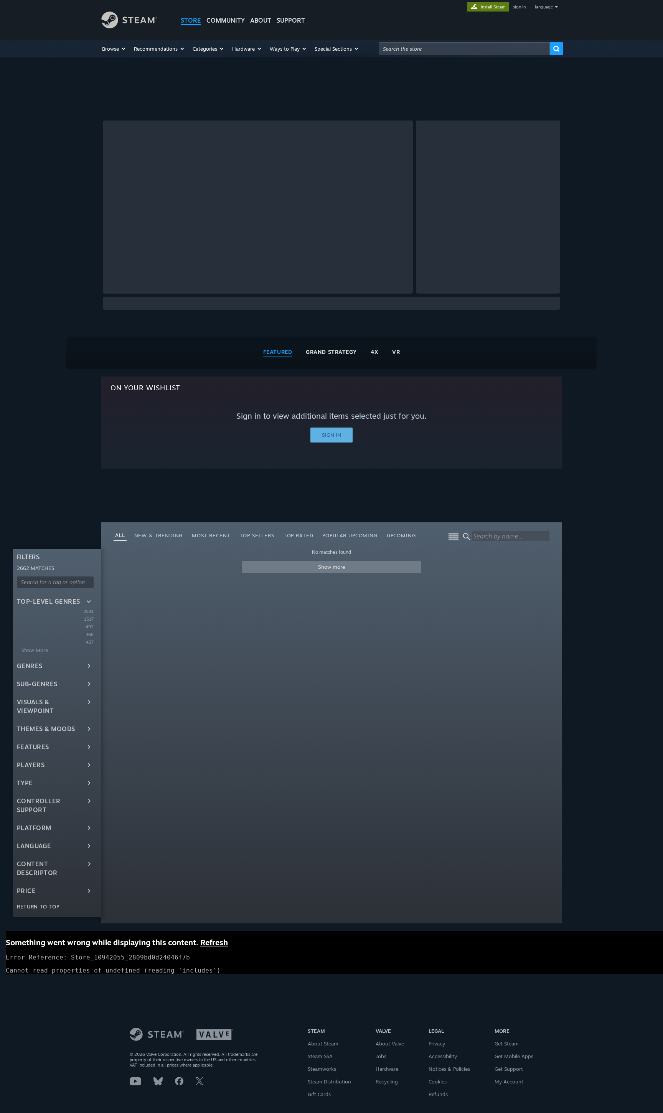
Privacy (437, 1043)
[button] (114, 49)
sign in (519, 7)
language (544, 7)
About (260, 20)
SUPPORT (291, 20)
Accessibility (443, 1056)
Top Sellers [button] (257, 535)
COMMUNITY (225, 20)
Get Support (509, 1069)
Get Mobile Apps (514, 1056)
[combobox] (464, 48)
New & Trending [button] (158, 535)
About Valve (390, 1043)
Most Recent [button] (211, 535)
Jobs (381, 1056)
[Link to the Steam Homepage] (129, 26)
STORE (191, 20)
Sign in (331, 435)
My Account (509, 1081)
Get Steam (507, 1043)
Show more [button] (331, 567)
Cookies (438, 1081)
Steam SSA (320, 1056)
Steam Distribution (329, 1081)
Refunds (438, 1094)
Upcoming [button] (401, 535)
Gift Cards (319, 1094)
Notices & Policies (449, 1069)
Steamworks (322, 1069)
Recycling (387, 1081)
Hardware (387, 1069)
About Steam (323, 1043)
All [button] (120, 535)
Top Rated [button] (298, 535)
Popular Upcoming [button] (349, 535)
